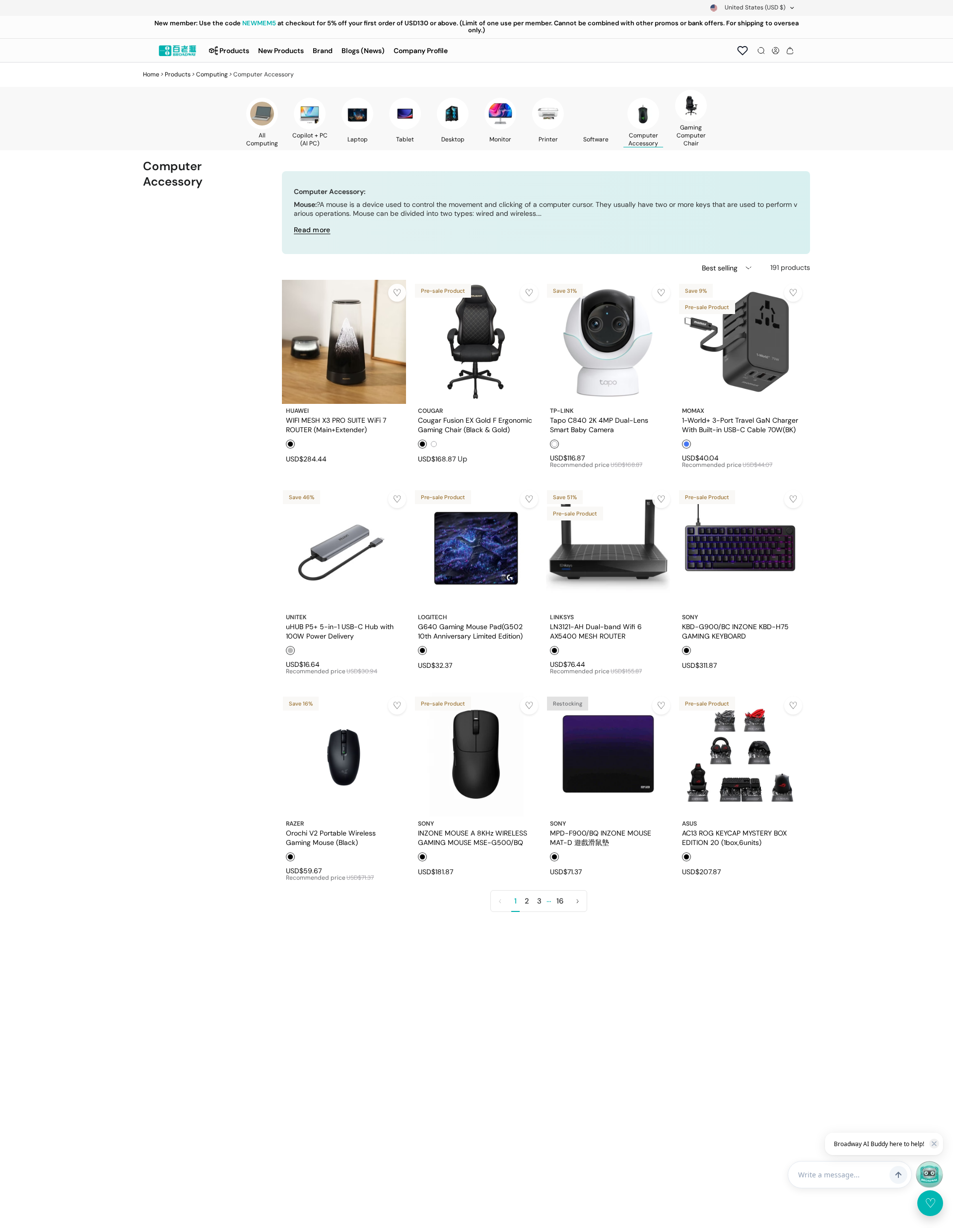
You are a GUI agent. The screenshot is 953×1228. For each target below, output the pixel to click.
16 (559, 901)
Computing (212, 74)
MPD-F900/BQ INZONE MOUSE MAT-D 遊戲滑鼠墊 (600, 837)
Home (151, 74)
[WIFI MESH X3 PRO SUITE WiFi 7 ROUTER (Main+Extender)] (344, 342)
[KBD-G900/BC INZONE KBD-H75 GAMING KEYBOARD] (740, 548)
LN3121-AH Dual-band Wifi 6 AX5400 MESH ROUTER (596, 631)
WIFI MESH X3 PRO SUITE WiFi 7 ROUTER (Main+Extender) (336, 425)
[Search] (761, 51)
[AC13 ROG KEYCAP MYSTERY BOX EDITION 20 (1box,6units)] (740, 755)
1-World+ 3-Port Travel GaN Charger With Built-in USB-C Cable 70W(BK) (740, 425)
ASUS (689, 824)
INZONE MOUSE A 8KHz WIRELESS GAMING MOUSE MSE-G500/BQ (472, 837)
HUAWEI (297, 411)
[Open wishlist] (742, 50)
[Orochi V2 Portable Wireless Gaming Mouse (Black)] (344, 755)
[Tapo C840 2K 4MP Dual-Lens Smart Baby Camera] (608, 342)
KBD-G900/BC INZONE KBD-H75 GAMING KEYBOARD (735, 631)
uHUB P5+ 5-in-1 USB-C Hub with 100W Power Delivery (340, 631)
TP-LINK (562, 411)
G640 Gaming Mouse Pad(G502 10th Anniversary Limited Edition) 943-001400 (470, 631)
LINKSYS (562, 617)
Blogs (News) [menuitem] (363, 50)
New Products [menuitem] (281, 50)
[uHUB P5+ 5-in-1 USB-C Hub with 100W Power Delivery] (344, 548)
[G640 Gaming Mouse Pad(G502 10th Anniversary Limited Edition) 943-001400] (476, 548)
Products (178, 74)
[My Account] (775, 51)
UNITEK (296, 617)
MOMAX (693, 411)
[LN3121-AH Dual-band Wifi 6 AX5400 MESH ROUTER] (608, 548)
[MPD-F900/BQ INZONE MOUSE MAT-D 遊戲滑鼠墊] (608, 755)
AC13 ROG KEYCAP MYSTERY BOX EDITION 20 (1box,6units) (734, 837)
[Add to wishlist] (397, 293)
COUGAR (430, 411)
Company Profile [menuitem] (421, 50)
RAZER (295, 824)
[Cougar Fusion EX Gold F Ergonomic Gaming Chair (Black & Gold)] (476, 342)
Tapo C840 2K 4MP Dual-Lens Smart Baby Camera (599, 425)
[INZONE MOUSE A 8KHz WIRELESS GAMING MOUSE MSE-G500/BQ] (476, 755)
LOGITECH (432, 617)
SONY (690, 617)
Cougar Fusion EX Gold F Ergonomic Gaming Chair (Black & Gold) (475, 425)
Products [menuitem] (234, 50)
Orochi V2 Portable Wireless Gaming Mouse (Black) (331, 837)
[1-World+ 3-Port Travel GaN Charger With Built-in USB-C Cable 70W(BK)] (740, 342)
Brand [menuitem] (323, 50)
